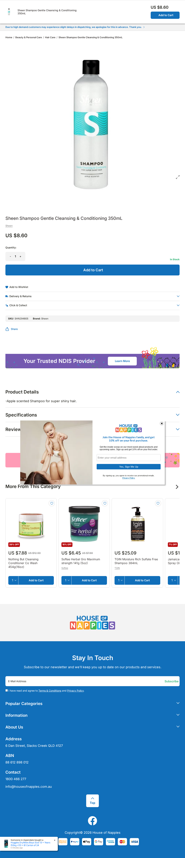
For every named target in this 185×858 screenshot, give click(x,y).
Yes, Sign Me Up (128, 466)
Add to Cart (165, 15)
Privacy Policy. (128, 478)
